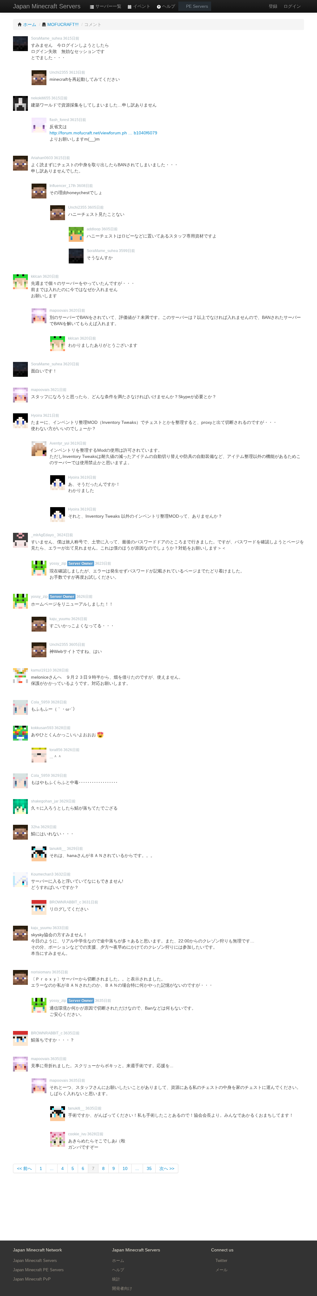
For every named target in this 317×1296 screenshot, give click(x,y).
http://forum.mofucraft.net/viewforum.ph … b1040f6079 (103, 132)
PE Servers (196, 6)
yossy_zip (58, 563)
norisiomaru (41, 972)
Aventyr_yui (59, 443)
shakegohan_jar (45, 801)
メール (221, 1270)
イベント (141, 6)
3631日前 (90, 902)
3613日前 (77, 72)
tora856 (56, 750)
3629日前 (59, 775)
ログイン (292, 6)
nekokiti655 (40, 98)
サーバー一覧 (107, 6)
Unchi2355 (59, 72)
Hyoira (36, 415)
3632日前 (62, 874)
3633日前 (61, 928)
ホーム (118, 1260)
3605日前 (96, 207)
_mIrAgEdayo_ (43, 535)
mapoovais (59, 310)
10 (125, 1168)
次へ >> (166, 1168)
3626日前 (84, 596)
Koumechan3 (42, 874)
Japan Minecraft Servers (46, 6)
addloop (94, 229)
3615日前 (71, 38)
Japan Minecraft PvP (32, 1279)
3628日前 (61, 670)
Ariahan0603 (42, 158)
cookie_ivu (77, 1134)
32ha (35, 827)
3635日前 (60, 972)
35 (149, 1168)
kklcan (36, 276)
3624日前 (65, 535)
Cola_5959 (40, 702)
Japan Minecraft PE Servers (38, 1270)
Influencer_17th (63, 186)
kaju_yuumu (60, 619)
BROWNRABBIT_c (65, 902)
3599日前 (127, 251)
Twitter (220, 1260)
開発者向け (122, 1288)
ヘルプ (168, 6)
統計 (116, 1279)
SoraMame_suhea (46, 38)
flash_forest (59, 120)
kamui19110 (41, 670)
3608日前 (85, 186)
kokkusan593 (42, 728)
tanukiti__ (58, 848)
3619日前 (78, 443)
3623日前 (103, 563)
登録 (273, 6)
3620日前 (51, 276)
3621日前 (58, 390)
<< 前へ (24, 1168)
